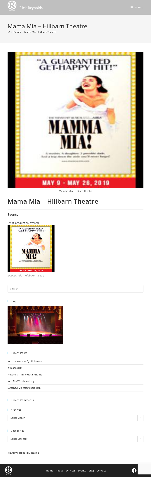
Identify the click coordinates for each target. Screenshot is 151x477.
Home (49, 470)
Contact (101, 470)
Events (82, 470)
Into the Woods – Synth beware (25, 361)
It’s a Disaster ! (15, 367)
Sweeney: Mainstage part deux (24, 387)
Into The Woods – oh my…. (22, 381)
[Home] (9, 32)
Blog (91, 470)
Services (71, 470)
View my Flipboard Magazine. (23, 452)
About (59, 470)
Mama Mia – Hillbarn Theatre (40, 32)
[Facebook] (134, 470)
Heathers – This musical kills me (25, 374)
